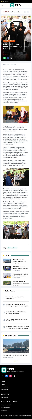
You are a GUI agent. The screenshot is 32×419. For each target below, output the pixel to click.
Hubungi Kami (4, 397)
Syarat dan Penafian (6, 405)
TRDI (6, 415)
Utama (6, 40)
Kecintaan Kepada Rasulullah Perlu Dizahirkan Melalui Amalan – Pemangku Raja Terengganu (17, 12)
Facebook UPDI (4, 387)
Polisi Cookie (4, 410)
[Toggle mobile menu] (29, 5)
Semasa (12, 40)
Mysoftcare (28, 415)
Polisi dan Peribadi (5, 407)
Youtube (3, 384)
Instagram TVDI (4, 389)
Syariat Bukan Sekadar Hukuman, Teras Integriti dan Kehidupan (16, 11)
